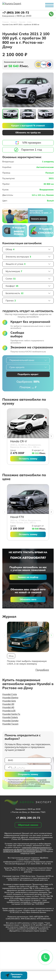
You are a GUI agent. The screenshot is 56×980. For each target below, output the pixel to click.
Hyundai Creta (9, 694)
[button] (50, 90)
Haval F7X (17, 517)
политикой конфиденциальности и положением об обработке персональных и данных (29, 781)
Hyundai (22, 22)
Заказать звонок (38, 219)
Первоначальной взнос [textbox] (21, 360)
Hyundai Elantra (10, 697)
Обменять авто (28, 599)
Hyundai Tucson (10, 724)
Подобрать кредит (28, 374)
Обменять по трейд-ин (28, 132)
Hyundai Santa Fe (11, 714)
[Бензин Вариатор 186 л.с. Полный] (28, 423)
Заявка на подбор (28, 577)
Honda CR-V (18, 441)
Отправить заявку (28, 774)
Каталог (14, 22)
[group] (28, 90)
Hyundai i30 (8, 704)
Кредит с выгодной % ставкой (28, 125)
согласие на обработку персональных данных (22, 851)
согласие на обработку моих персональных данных (26, 785)
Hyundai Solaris (10, 717)
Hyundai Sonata (10, 720)
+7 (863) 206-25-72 (15, 12)
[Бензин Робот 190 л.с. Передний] (28, 499)
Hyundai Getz (9, 701)
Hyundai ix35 (8, 710)
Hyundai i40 (8, 707)
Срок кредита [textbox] (16, 367)
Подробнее (42, 669)
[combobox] (28, 360)
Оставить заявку (28, 458)
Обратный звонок (28, 824)
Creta (29, 22)
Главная (5, 22)
